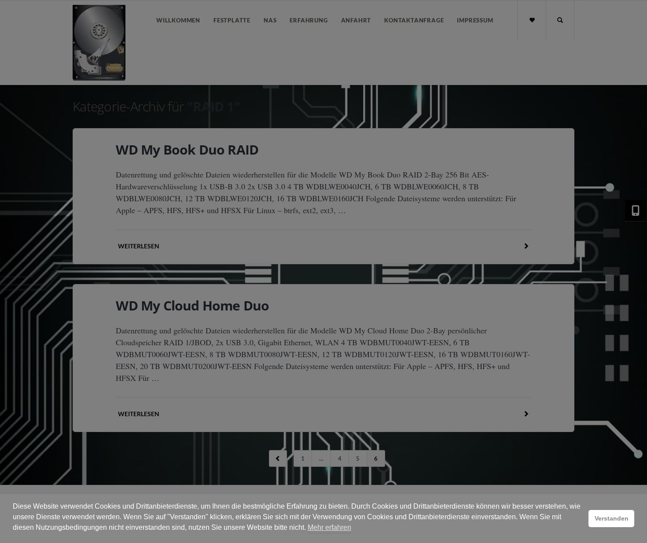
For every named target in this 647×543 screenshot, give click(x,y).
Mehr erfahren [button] (329, 527)
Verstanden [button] (612, 518)
